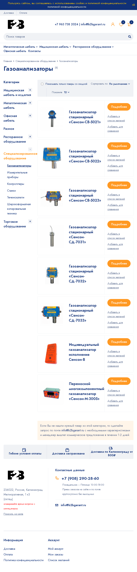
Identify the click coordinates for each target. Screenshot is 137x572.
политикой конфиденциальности (67, 7)
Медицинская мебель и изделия (17, 92)
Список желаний (123, 22)
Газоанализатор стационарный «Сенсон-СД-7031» (83, 235)
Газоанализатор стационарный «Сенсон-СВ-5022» (85, 156)
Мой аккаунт (55, 549)
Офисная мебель (10, 118)
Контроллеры (15, 184)
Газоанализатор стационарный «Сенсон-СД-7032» (83, 274)
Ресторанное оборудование (15, 139)
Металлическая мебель (15, 105)
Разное (9, 128)
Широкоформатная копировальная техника (19, 208)
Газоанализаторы (19, 166)
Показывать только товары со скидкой (66, 83)
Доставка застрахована (68, 453)
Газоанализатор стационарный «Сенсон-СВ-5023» (85, 195)
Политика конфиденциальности (24, 560)
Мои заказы (55, 554)
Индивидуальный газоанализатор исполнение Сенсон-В (84, 352)
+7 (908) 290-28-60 (80, 478)
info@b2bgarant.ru (93, 24)
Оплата (23, 13)
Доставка (9, 13)
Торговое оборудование (15, 224)
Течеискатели (15, 197)
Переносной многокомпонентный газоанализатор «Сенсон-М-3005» (86, 391)
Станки (11, 191)
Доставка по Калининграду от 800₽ (112, 453)
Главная (8, 61)
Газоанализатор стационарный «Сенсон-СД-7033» (83, 313)
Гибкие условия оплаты (25, 453)
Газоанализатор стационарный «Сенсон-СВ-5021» (85, 117)
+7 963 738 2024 (66, 24)
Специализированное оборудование (36, 61)
